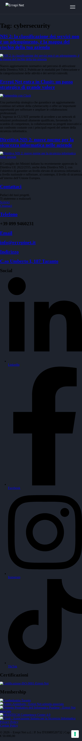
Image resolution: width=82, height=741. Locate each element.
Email (6, 233)
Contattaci (10, 186)
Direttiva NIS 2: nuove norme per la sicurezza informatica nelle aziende (37, 142)
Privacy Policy (9, 722)
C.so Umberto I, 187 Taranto (29, 261)
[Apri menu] (73, 7)
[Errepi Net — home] (15, 7)
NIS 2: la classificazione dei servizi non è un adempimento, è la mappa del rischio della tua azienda (39, 42)
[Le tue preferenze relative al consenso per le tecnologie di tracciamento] (75, 734)
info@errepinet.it (18, 242)
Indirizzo (9, 251)
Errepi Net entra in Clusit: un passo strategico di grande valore (36, 84)
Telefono (9, 214)
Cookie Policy (9, 725)
